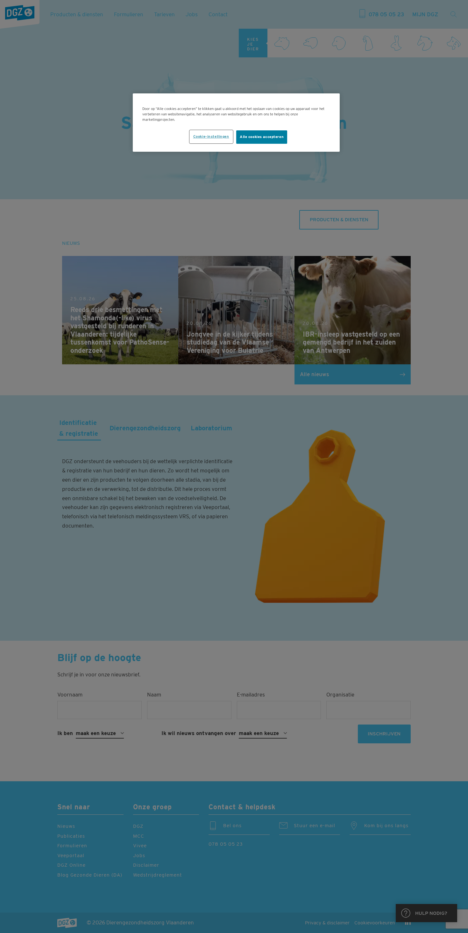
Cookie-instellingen (211, 136)
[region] (236, 122)
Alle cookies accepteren (262, 137)
